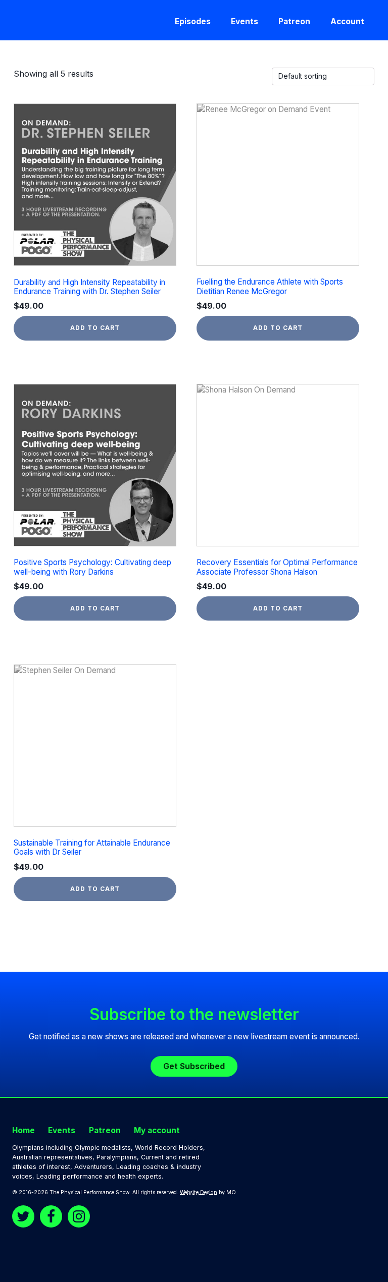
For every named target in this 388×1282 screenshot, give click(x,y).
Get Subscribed (194, 1066)
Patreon (294, 21)
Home (23, 1130)
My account (157, 1130)
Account (347, 21)
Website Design (198, 1192)
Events (244, 21)
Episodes (193, 21)
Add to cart (95, 327)
